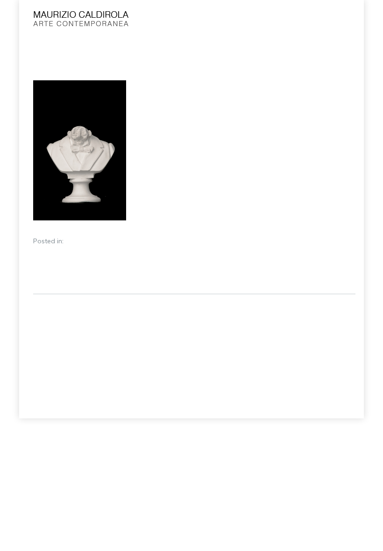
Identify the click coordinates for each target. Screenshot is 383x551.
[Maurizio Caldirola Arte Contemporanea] (160, 21)
